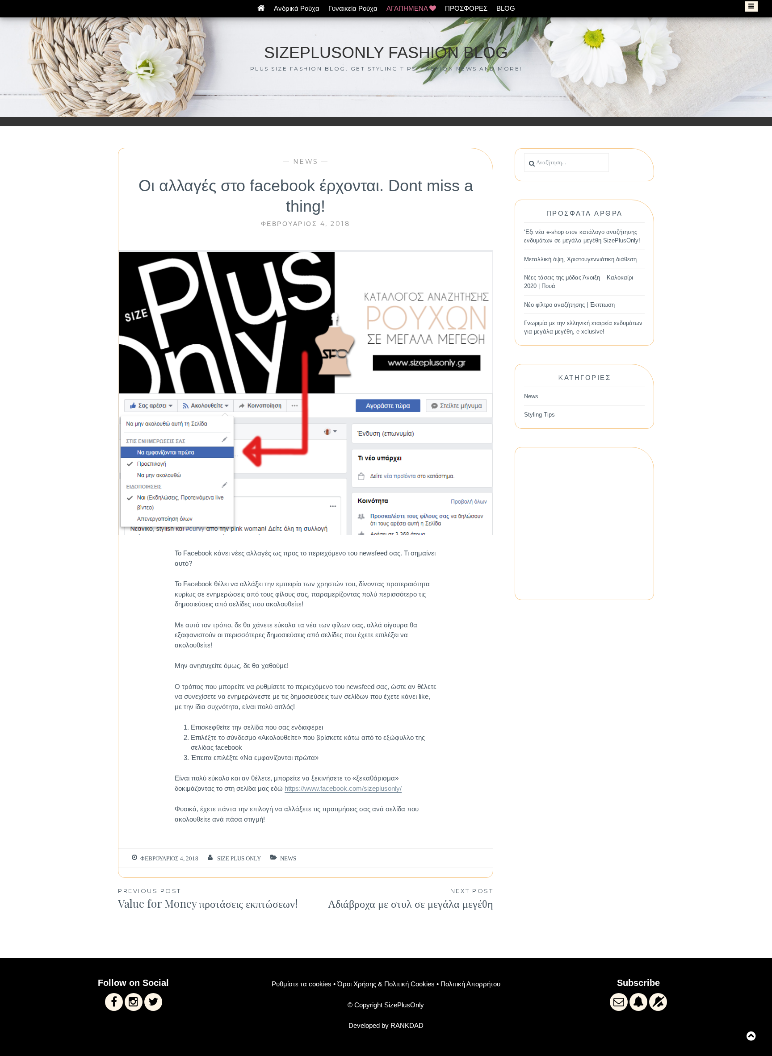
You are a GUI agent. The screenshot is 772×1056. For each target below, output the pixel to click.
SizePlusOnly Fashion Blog (386, 52)
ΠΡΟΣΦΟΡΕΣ (466, 8)
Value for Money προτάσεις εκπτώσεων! (208, 899)
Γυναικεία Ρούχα (353, 8)
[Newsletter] (619, 1002)
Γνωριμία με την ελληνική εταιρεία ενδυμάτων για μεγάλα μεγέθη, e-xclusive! (583, 327)
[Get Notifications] (638, 1002)
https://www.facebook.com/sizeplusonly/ (343, 788)
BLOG (505, 8)
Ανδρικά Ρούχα (296, 8)
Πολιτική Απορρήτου (470, 984)
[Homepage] (261, 8)
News (306, 162)
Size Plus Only (239, 858)
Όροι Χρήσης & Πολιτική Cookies (386, 984)
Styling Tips (539, 414)
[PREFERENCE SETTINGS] (658, 1002)
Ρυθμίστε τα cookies (301, 984)
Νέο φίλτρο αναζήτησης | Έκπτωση (569, 304)
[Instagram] (134, 1002)
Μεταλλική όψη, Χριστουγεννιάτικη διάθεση (580, 259)
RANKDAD (407, 1025)
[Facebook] (114, 1002)
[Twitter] (153, 1002)
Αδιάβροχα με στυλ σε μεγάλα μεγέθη (410, 899)
